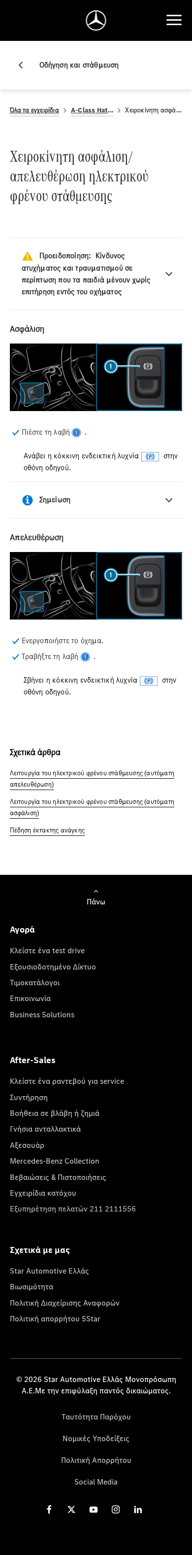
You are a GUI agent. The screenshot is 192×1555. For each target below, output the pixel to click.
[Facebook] (49, 1509)
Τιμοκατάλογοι (35, 982)
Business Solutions (42, 1014)
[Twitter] (71, 1509)
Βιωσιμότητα (31, 1286)
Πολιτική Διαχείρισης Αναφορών (65, 1303)
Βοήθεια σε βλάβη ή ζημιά (54, 1113)
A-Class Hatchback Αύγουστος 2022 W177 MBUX (92, 110)
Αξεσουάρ (27, 1145)
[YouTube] (93, 1509)
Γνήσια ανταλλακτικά (45, 1129)
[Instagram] (116, 1509)
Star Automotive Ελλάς (49, 1271)
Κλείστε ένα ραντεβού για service (67, 1081)
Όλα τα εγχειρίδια (34, 110)
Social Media (96, 1481)
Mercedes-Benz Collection (54, 1161)
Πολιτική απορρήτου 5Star (55, 1318)
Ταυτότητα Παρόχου (96, 1416)
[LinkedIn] (138, 1509)
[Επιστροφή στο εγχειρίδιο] (24, 65)
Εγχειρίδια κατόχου (43, 1193)
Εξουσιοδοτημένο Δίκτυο (53, 966)
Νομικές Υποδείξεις (96, 1438)
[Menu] (173, 20)
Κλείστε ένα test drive (47, 950)
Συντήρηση (29, 1097)
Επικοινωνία (30, 998)
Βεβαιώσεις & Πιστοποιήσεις (58, 1177)
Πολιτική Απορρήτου (96, 1460)
